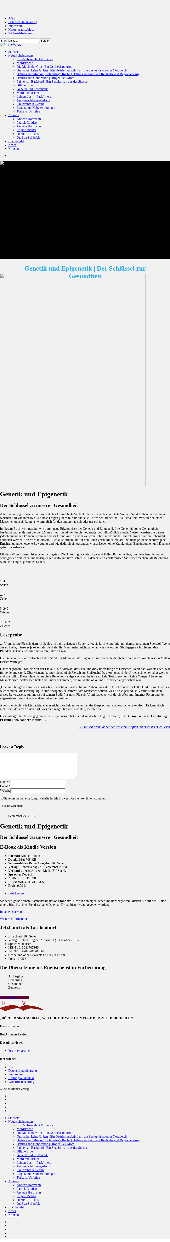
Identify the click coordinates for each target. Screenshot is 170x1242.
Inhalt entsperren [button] (11, 911)
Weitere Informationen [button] (14, 918)
